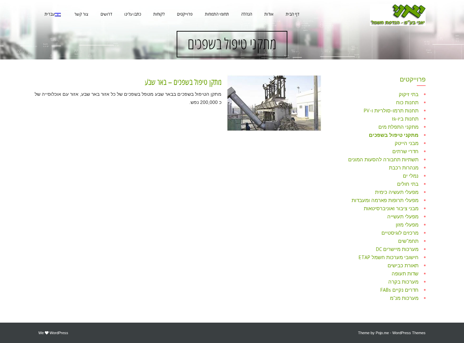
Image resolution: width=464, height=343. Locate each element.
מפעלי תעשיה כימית (396, 192)
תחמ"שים (408, 241)
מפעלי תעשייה (402, 216)
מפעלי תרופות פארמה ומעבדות (385, 200)
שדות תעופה (405, 273)
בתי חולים (407, 184)
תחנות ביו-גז (405, 118)
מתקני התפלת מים (398, 127)
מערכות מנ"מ (404, 298)
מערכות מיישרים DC (397, 249)
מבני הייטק (406, 143)
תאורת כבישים (403, 265)
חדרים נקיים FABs (399, 290)
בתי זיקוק (408, 94)
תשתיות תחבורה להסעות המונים (383, 159)
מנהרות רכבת (403, 167)
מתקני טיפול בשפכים (393, 135)
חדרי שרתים (405, 151)
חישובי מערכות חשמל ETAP (388, 257)
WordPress (59, 333)
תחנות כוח (407, 102)
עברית (49, 14)
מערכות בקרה (403, 281)
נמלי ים (410, 176)
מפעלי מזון (407, 224)
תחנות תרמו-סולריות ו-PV (391, 110)
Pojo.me (382, 333)
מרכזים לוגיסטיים (399, 233)
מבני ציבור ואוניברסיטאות (391, 208)
